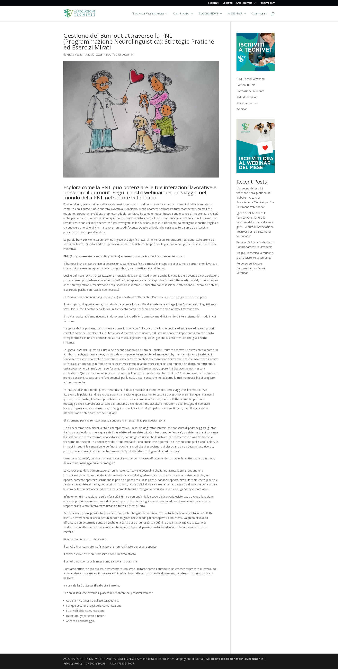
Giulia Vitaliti (74, 54)
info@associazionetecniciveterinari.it (236, 659)
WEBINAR (234, 14)
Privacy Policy (267, 3)
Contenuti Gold (245, 85)
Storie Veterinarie (247, 103)
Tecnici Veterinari (148, 14)
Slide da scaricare (247, 97)
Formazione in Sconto (250, 91)
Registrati (213, 3)
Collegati (228, 3)
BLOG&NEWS (208, 14)
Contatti (259, 14)
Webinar (241, 109)
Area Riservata (244, 3)
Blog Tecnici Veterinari (119, 54)
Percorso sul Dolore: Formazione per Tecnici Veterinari (251, 268)
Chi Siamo (181, 14)
